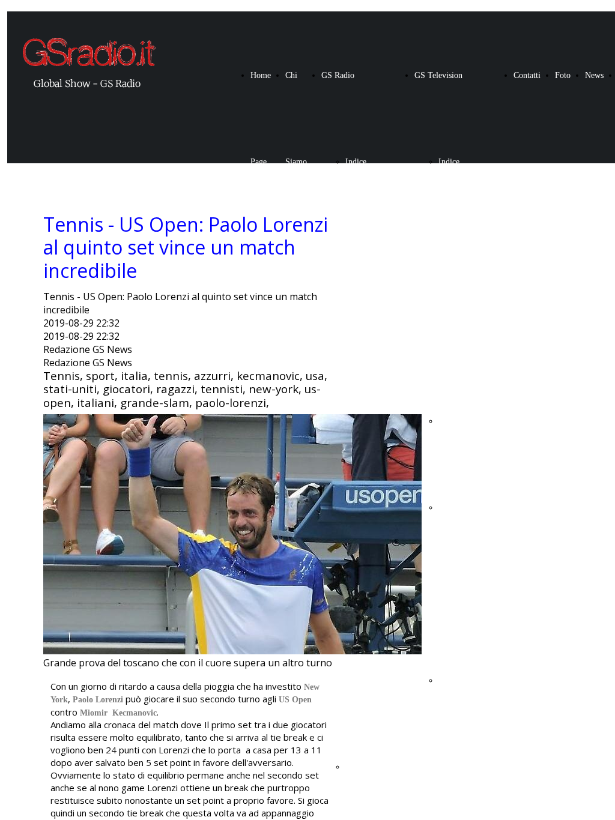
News (594, 75)
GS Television (438, 75)
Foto (563, 75)
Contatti (527, 75)
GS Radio (337, 75)
